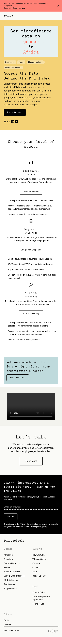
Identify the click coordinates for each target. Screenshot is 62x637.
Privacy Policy (38, 592)
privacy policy (41, 527)
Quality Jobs (9, 584)
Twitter (7, 620)
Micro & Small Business (14, 576)
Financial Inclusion (12, 563)
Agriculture (8, 555)
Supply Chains (10, 588)
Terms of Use (38, 604)
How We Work (38, 555)
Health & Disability (12, 571)
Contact (36, 567)
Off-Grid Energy (11, 580)
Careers (36, 563)
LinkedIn (7, 624)
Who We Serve (39, 559)
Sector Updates (39, 576)
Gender (7, 567)
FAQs (34, 571)
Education (8, 559)
